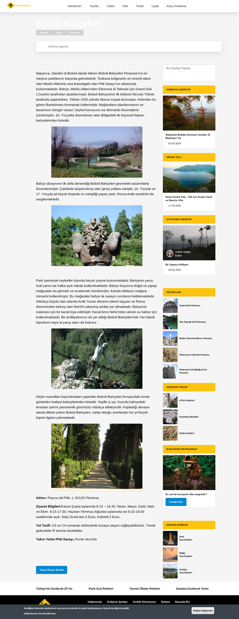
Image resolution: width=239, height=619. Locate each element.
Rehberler (75, 6)
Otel (125, 6)
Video (111, 6)
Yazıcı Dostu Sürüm (52, 569)
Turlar (140, 6)
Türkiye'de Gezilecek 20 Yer (54, 588)
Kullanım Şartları (117, 601)
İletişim (165, 601)
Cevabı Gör (176, 501)
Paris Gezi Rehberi (101, 588)
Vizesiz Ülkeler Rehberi (144, 588)
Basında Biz (182, 601)
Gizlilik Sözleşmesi (144, 601)
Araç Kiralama (176, 6)
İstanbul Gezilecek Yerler (192, 588)
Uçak (155, 6)
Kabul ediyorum (203, 610)
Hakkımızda (95, 601)
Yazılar (94, 6)
